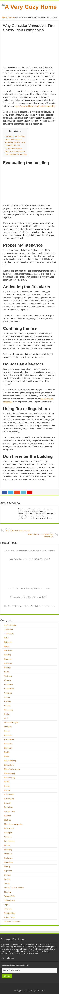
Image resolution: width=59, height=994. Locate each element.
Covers (7, 697)
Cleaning (7, 680)
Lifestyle (7, 816)
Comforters (8, 684)
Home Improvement (12, 769)
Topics (6, 905)
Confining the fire (12, 145)
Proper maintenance (13, 139)
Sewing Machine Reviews (14, 888)
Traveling (8, 909)
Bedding (7, 655)
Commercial (9, 689)
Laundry (7, 803)
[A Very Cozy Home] (29, 6)
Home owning (9, 773)
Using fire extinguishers (15, 151)
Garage (7, 731)
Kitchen (7, 790)
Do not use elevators (13, 148)
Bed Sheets (8, 651)
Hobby (6, 756)
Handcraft (8, 748)
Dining (7, 714)
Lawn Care (8, 807)
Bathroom (8, 642)
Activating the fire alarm (15, 142)
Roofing (7, 875)
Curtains (7, 706)
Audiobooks (9, 634)
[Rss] (27, 987)
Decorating (8, 710)
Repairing (8, 871)
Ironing (7, 786)
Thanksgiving (9, 900)
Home (4, 17)
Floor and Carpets (11, 723)
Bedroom (7, 659)
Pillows (7, 845)
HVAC (6, 782)
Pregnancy (8, 854)
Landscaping (9, 799)
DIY (6, 718)
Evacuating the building (15, 136)
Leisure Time (9, 811)
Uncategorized (9, 913)
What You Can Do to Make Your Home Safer (40, 535)
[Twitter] (32, 987)
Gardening (8, 735)
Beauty (7, 646)
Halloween (8, 744)
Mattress (7, 820)
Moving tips (9, 828)
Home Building (10, 761)
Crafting (7, 701)
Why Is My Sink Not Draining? (18, 530)
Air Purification (10, 625)
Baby (6, 638)
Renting (7, 866)
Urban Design (9, 917)
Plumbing (8, 850)
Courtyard (8, 693)
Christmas (8, 676)
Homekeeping (9, 778)
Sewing (7, 883)
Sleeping (7, 892)
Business (7, 667)
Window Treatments (12, 922)
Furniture (8, 727)
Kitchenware (9, 795)
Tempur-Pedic (9, 896)
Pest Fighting (9, 841)
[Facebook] (29, 987)
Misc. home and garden (13, 824)
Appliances (8, 629)
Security (11, 17)
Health (6, 752)
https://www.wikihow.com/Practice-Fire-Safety (35, 106)
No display (8, 833)
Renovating (8, 862)
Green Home (9, 739)
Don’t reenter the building (16, 154)
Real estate (8, 858)
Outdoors (7, 837)
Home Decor (9, 765)
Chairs (6, 672)
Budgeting (8, 663)
